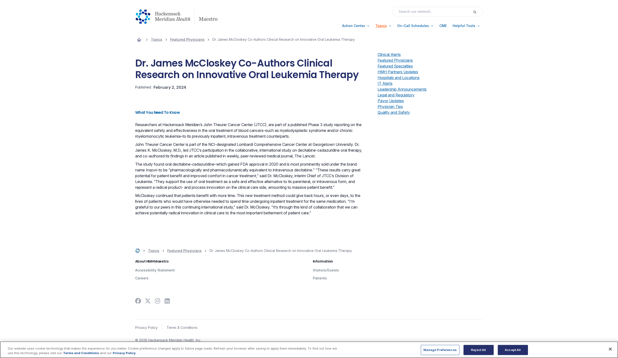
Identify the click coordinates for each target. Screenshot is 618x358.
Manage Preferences (440, 350)
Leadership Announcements (402, 89)
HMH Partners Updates (398, 71)
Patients (320, 278)
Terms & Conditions (182, 327)
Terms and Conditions (81, 353)
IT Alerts (385, 83)
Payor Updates (391, 100)
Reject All (478, 350)
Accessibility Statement (155, 270)
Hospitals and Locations (399, 77)
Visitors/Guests (326, 270)
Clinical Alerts (389, 54)
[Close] (610, 349)
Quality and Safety (394, 112)
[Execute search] (478, 11)
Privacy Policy (146, 327)
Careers (141, 278)
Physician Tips (390, 106)
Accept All (513, 350)
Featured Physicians (395, 60)
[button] (355, 25)
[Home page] (139, 39)
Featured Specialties (395, 66)
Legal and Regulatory (396, 95)
